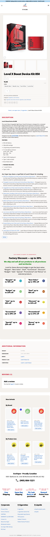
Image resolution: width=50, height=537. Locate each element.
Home (9, 110)
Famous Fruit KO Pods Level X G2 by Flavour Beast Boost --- (17, 217)
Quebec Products (22, 519)
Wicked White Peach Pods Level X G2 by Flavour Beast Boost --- (18, 206)
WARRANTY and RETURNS (7, 516)
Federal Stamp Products (23, 521)
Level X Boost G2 (25, 359)
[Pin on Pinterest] (14, 102)
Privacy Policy (4, 509)
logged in (12, 384)
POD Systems (21, 516)
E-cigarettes (10, 97)
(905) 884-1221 (27, 480)
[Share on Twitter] (10, 102)
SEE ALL (4, 237)
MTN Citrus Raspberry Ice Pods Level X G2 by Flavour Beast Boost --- (20, 176)
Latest (25, 99)
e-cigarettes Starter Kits (23, 511)
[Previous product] (8, 79)
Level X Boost (28, 363)
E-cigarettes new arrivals (10, 99)
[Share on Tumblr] (17, 102)
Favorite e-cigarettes (20, 99)
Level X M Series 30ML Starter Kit (25, 422)
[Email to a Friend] (12, 102)
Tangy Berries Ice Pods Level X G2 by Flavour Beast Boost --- (18, 188)
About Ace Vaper (5, 521)
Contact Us (3, 519)
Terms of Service (5, 511)
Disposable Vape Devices (24, 514)
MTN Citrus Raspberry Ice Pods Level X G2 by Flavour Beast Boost (11, 458)
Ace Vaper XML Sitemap (6, 527)
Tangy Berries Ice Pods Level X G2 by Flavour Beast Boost (38, 457)
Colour (5, 84)
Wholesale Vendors (5, 524)
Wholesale (29, 99)
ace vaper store (16, 110)
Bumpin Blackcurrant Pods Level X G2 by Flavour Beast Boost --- (19, 223)
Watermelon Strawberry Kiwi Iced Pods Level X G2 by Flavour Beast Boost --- (22, 193)
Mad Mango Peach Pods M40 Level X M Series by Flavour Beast (38, 424)
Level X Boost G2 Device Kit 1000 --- (12, 230)
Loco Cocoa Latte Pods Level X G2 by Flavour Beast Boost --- (18, 212)
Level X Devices (16, 97)
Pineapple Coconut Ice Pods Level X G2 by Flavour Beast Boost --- (19, 182)
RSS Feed (3, 529)
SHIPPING (3, 514)
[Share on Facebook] (7, 102)
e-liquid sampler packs (39, 509)
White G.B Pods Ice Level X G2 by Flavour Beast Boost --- (17, 200)
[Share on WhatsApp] (5, 102)
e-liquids (36, 511)
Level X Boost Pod (40, 135)
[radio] (8, 86)
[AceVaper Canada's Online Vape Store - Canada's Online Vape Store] (25, 5)
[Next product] (5, 79)
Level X (22, 356)
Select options (11, 429)
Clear (45, 83)
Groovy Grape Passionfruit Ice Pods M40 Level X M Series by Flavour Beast (11, 424)
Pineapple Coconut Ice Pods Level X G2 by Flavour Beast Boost (25, 458)
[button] (2, 5)
